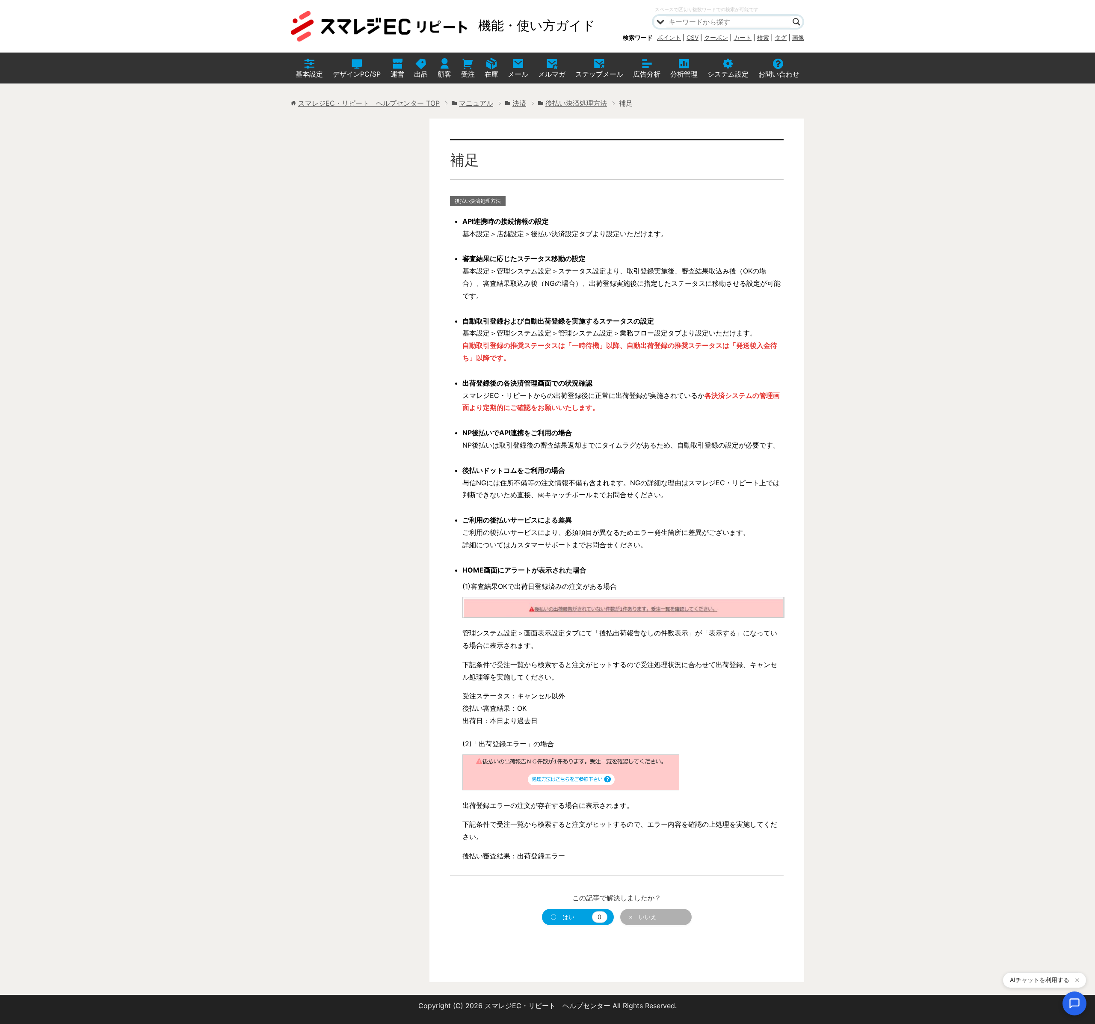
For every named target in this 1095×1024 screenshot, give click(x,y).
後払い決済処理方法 (478, 201)
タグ (781, 37)
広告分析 (646, 74)
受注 (468, 74)
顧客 (444, 74)
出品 (421, 74)
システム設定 (728, 74)
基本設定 (309, 74)
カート (743, 37)
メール (518, 74)
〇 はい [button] (575, 916)
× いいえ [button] (643, 916)
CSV (692, 37)
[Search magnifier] (796, 22)
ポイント (669, 37)
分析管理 (684, 74)
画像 (798, 37)
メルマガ (551, 74)
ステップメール (599, 74)
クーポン (716, 37)
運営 (397, 74)
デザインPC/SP (357, 74)
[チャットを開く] (1074, 1003)
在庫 (491, 74)
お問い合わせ (778, 74)
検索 (763, 37)
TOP (369, 103)
